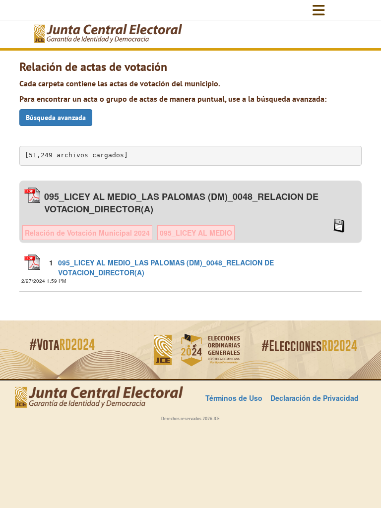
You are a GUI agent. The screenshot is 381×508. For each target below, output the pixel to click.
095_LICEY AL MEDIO (196, 233)
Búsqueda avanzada (56, 117)
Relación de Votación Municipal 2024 (87, 233)
